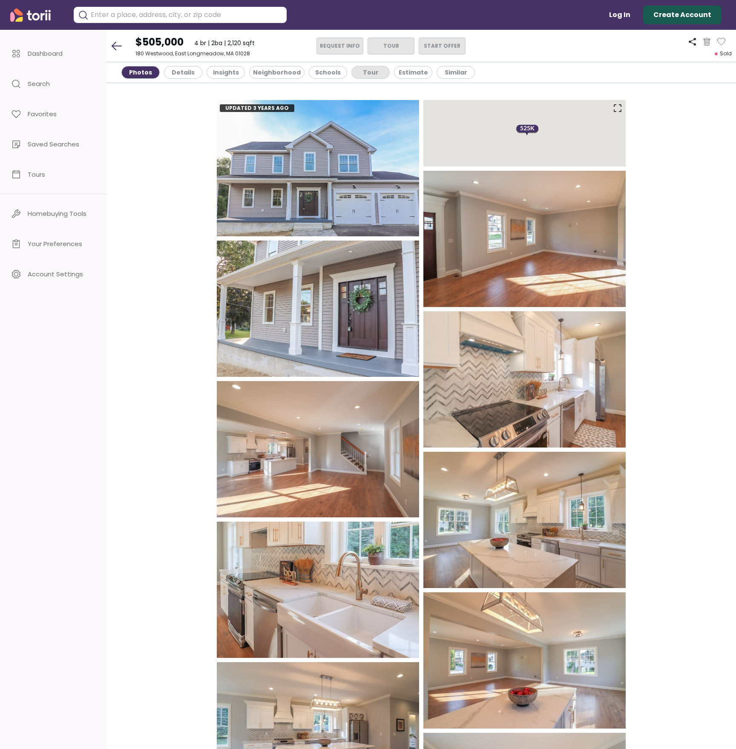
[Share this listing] (692, 41)
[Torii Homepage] (36, 15)
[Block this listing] (707, 42)
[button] (53, 53)
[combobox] (186, 15)
